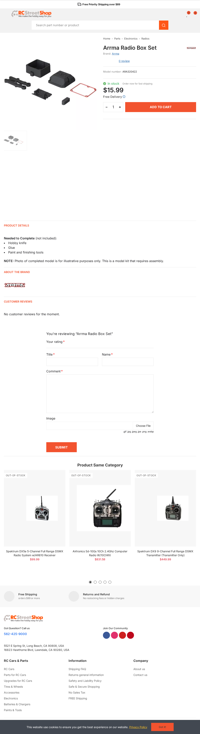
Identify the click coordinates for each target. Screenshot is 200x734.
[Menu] (6, 14)
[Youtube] (122, 635)
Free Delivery (112, 97)
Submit (61, 447)
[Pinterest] (130, 635)
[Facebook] (106, 635)
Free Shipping (27, 594)
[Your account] (184, 14)
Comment (53, 371)
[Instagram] (114, 635)
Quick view (56, 485)
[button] (98, 4)
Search (163, 25)
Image (50, 418)
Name (106, 354)
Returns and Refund (96, 594)
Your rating (54, 342)
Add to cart (161, 107)
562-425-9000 (15, 634)
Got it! (162, 727)
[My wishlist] (187, 15)
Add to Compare (56, 477)
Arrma (115, 53)
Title (49, 354)
